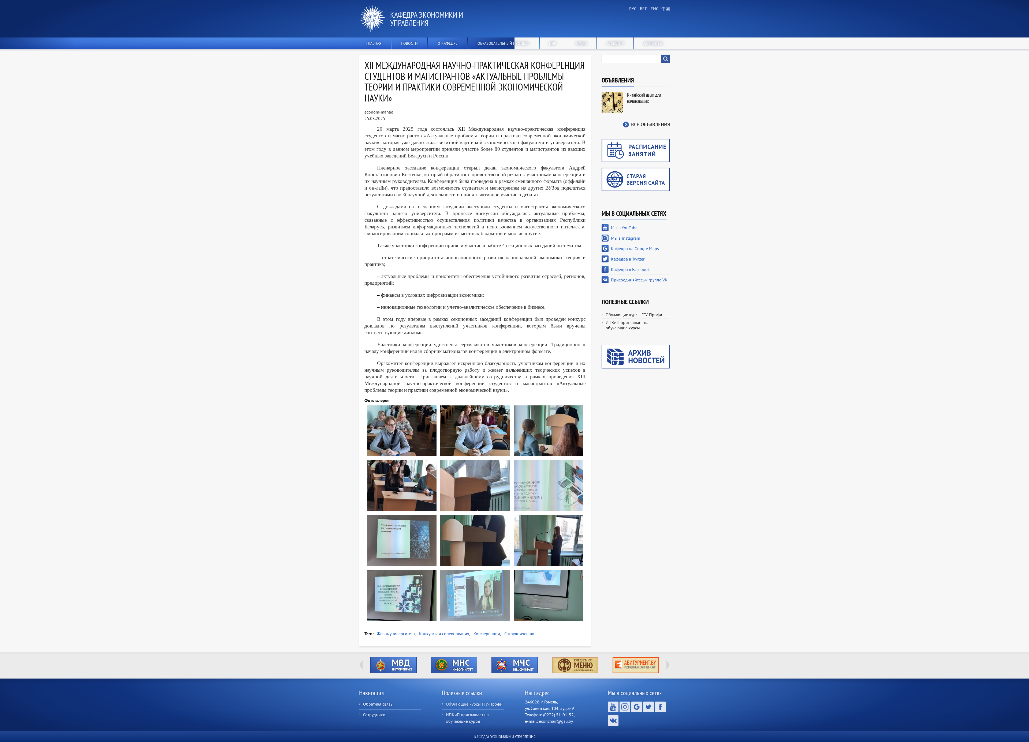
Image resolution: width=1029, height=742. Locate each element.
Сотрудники (374, 714)
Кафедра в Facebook (630, 269)
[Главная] (374, 18)
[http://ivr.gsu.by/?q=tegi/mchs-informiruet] (514, 665)
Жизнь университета (396, 633)
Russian (632, 9)
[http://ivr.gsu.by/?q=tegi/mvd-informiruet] (393, 665)
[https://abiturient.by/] (635, 665)
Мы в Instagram (625, 238)
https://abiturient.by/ (636, 665)
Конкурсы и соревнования (444, 633)
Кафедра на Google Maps (635, 248)
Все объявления (650, 124)
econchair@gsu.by (556, 721)
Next (668, 665)
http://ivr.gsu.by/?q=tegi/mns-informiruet (454, 665)
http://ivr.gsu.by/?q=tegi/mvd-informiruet (393, 665)
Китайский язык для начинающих (644, 98)
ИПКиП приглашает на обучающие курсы (627, 325)
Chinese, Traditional (664, 9)
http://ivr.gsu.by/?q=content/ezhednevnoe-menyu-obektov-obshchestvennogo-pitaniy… (575, 665)
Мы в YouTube (624, 227)
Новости (409, 43)
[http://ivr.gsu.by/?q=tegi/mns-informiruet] (454, 665)
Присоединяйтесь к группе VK (639, 280)
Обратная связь (377, 704)
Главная (373, 43)
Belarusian (643, 9)
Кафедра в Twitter (627, 259)
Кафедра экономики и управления (426, 18)
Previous (361, 665)
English (653, 9)
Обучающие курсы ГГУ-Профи (634, 314)
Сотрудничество (519, 633)
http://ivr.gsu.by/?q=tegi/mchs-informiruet (514, 665)
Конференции (487, 633)
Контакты (653, 43)
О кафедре (448, 43)
